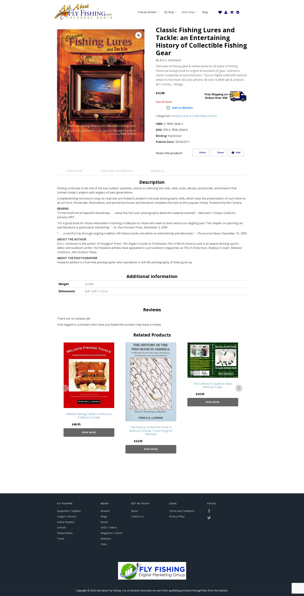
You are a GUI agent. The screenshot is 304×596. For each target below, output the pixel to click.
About (134, 511)
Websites (106, 538)
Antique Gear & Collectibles (189, 116)
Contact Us (137, 516)
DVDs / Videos (109, 527)
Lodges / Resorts (67, 516)
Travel (60, 538)
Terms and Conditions (181, 511)
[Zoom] (138, 35)
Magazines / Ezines (111, 533)
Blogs (104, 516)
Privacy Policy (177, 516)
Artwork (105, 511)
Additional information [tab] (116, 171)
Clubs (104, 544)
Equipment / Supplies (69, 511)
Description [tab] (74, 171)
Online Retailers (66, 522)
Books (212, 116)
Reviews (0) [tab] (157, 171)
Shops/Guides (65, 533)
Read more (89, 432)
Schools (61, 527)
